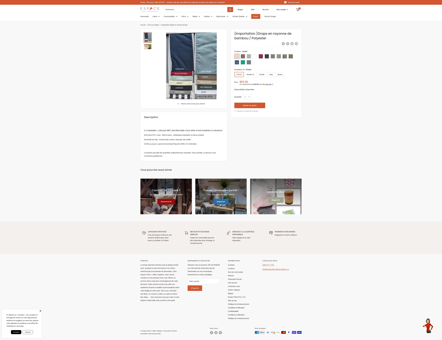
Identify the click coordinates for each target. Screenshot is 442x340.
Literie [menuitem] (155, 16)
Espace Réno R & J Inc (237, 297)
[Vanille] (237, 56)
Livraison (231, 268)
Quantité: (238, 97)
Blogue (240, 9)
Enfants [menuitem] (207, 16)
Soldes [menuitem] (255, 16)
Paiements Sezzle (235, 279)
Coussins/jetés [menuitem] (169, 16)
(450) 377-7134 (268, 265)
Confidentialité (233, 311)
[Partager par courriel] (296, 43)
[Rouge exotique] (261, 56)
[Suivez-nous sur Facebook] (211, 332)
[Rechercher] (230, 9)
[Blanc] (255, 56)
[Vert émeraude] (243, 62)
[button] (269, 84)
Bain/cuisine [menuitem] (221, 16)
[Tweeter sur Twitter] (292, 43)
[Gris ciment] (273, 56)
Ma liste (266, 9)
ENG (252, 9)
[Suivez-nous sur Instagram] (216, 332)
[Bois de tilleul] (291, 56)
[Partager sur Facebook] (283, 43)
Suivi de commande (235, 272)
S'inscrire (195, 288)
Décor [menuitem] (183, 16)
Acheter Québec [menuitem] (238, 16)
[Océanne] (249, 56)
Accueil (142, 25)
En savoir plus (19, 326)
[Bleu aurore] (249, 62)
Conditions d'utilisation (236, 308)
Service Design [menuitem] (270, 16)
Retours (231, 276)
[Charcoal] (267, 56)
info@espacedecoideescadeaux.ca (275, 269)
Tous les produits (153, 25)
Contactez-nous (234, 286)
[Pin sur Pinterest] (287, 43)
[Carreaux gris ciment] (279, 56)
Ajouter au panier (250, 105)
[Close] (40, 311)
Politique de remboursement (238, 304)
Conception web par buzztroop (150, 333)
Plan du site (232, 300)
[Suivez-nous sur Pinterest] (220, 332)
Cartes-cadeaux (234, 290)
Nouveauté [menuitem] (144, 16)
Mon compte (281, 9)
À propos (231, 265)
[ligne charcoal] (285, 56)
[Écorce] (243, 56)
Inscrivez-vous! (294, 2)
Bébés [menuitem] (195, 16)
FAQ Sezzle (232, 283)
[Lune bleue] (237, 62)
